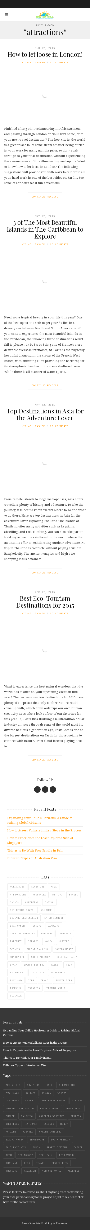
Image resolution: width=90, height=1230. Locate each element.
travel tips (64, 980)
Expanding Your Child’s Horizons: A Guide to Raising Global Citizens (39, 820)
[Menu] (6, 15)
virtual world (56, 988)
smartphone (17, 957)
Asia (54, 886)
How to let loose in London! (45, 54)
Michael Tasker (33, 62)
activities (17, 886)
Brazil (73, 894)
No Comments (59, 62)
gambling (54, 926)
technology (17, 972)
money (48, 941)
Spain (13, 964)
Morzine (64, 941)
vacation (34, 988)
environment (18, 926)
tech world (58, 972)
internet (16, 941)
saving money (64, 949)
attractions (18, 894)
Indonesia (64, 933)
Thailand (16, 980)
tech (69, 964)
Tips (31, 980)
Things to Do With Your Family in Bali (35, 850)
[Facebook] (37, 789)
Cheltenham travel (22, 910)
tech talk (37, 972)
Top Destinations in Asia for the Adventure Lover (45, 414)
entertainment (53, 918)
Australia (39, 894)
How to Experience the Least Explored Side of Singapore (40, 840)
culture (46, 910)
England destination (24, 918)
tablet (55, 964)
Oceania (15, 949)
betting (57, 894)
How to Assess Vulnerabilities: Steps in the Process (44, 830)
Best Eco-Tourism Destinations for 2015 (45, 601)
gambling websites (22, 933)
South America (40, 957)
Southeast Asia (67, 957)
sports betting (34, 964)
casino (49, 902)
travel (45, 980)
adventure (37, 886)
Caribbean (32, 902)
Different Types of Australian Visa (32, 858)
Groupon (46, 933)
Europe (37, 926)
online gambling (38, 949)
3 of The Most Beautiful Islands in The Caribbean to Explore (45, 229)
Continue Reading (45, 196)
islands (33, 941)
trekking (16, 988)
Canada (14, 902)
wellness (16, 996)
